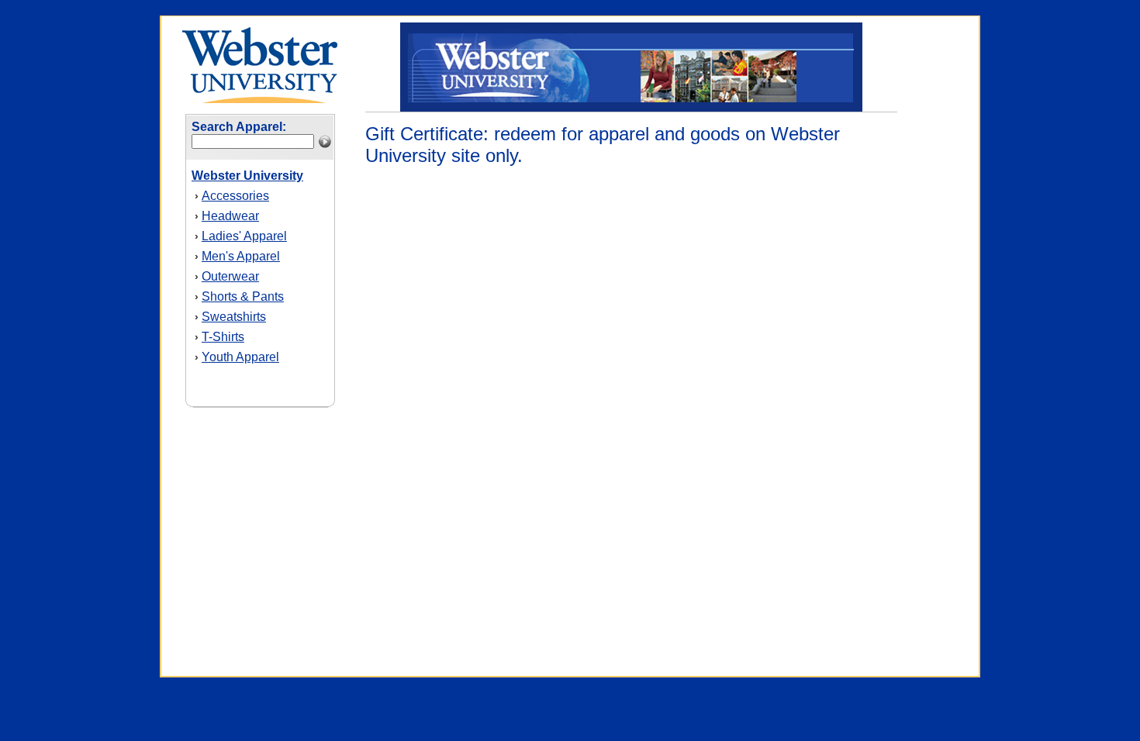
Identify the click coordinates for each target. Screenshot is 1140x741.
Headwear (230, 215)
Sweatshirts (234, 316)
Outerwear (230, 276)
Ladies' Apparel (244, 236)
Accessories (235, 195)
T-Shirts (223, 336)
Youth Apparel (240, 357)
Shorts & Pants (243, 296)
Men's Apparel (241, 256)
